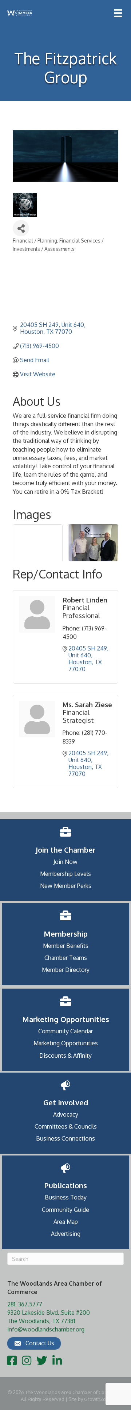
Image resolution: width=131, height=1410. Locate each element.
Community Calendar (65, 1031)
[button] (34, 1343)
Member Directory (66, 969)
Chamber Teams (65, 957)
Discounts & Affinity (65, 1055)
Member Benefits (65, 945)
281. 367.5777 (24, 1304)
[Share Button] (21, 228)
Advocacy (65, 1114)
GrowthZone (98, 1399)
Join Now (65, 861)
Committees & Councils (66, 1126)
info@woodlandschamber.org (45, 1329)
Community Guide (65, 1209)
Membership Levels (65, 873)
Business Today (66, 1197)
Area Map (65, 1221)
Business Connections (65, 1138)
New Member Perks (65, 885)
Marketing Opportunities (65, 1043)
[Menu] (118, 13)
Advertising (65, 1233)
